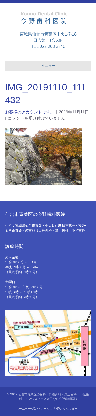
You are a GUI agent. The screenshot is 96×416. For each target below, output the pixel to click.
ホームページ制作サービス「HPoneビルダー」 (48, 408)
